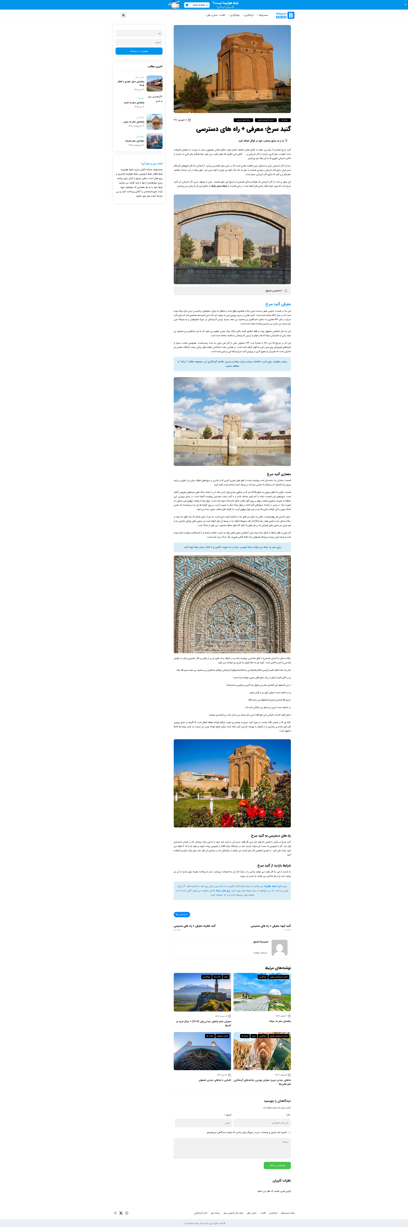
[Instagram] (127, 1213)
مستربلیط (263, 15)
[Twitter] (121, 1213)
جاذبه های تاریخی (243, 120)
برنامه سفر (215, 1213)
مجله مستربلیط (288, 1213)
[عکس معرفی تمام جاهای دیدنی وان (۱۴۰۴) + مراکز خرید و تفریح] (202, 992)
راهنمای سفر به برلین (133, 122)
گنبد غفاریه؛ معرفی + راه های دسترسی (195, 927)
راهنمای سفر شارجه (134, 141)
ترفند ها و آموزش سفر (233, 1213)
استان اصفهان (222, 1035)
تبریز (254, 1035)
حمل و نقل (212, 15)
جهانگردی (235, 15)
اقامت (222, 15)
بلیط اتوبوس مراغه (243, 547)
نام (288, 1115)
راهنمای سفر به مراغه (280, 1021)
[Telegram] (115, 1213)
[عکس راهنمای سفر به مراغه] (262, 992)
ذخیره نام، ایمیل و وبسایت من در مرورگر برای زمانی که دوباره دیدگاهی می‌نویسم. (247, 1132)
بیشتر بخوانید (259, 952)
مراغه (183, 362)
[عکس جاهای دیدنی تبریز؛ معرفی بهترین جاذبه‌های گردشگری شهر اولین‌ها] (262, 1051)
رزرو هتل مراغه (223, 891)
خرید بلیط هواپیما (273, 886)
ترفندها (141, 98)
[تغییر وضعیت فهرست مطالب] (285, 290)
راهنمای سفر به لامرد (134, 103)
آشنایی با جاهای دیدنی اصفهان (215, 1080)
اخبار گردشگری (200, 1213)
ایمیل (227, 1115)
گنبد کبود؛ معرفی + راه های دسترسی (271, 927)
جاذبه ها (285, 120)
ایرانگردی (249, 15)
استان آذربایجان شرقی (266, 120)
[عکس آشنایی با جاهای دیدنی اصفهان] (202, 1051)
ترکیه (226, 976)
